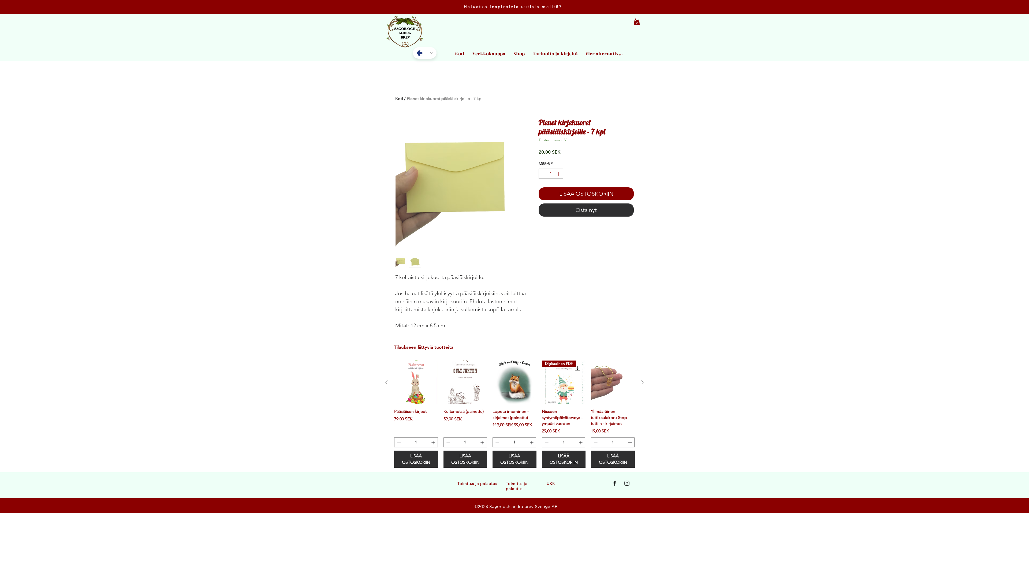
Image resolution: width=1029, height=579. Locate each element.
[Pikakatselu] (416, 382)
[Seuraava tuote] (642, 382)
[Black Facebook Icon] (615, 483)
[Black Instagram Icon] (627, 483)
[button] (637, 21)
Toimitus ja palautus (477, 483)
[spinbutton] (551, 174)
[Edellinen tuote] (386, 382)
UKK (551, 483)
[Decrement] (543, 174)
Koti (399, 98)
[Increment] (559, 174)
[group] (514, 414)
